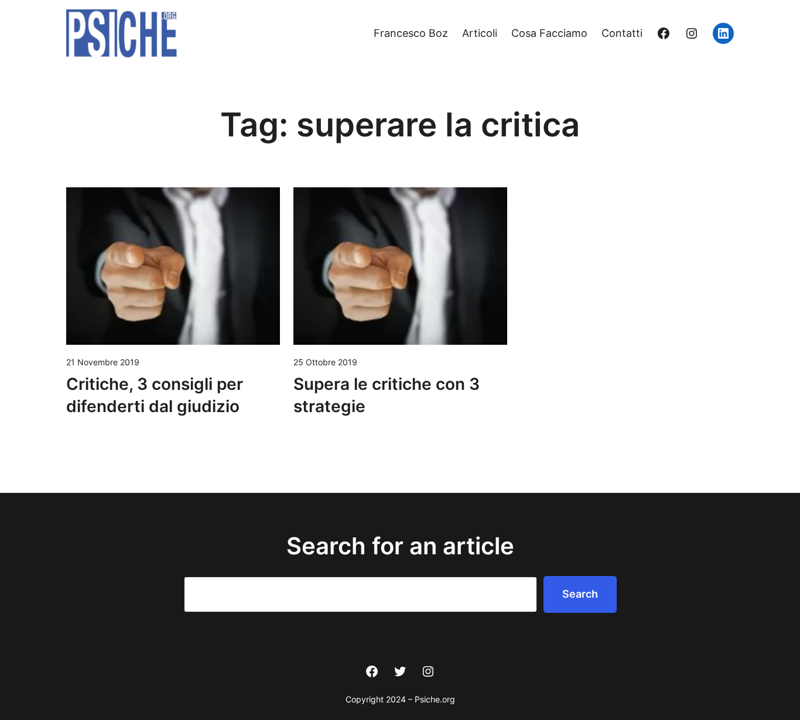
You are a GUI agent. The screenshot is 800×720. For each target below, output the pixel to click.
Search (580, 594)
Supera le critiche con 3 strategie (386, 395)
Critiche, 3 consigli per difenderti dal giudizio (154, 395)
